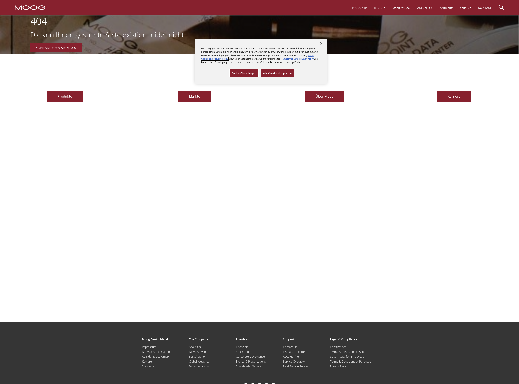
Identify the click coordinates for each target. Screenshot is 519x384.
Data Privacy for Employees (347, 356)
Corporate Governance (250, 356)
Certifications (338, 347)
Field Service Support (296, 366)
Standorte (148, 366)
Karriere (147, 361)
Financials (242, 347)
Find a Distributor (294, 352)
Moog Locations (199, 366)
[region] (261, 61)
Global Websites (199, 361)
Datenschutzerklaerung (156, 352)
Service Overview (294, 361)
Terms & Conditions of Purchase (350, 361)
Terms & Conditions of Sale (347, 352)
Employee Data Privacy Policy (298, 58)
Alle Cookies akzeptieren (277, 73)
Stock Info (242, 352)
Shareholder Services (249, 366)
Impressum (149, 347)
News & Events (198, 352)
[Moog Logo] (29, 7)
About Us (195, 347)
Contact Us (290, 347)
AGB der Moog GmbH (155, 356)
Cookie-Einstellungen (244, 73)
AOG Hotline (291, 356)
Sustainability (197, 356)
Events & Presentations (251, 361)
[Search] (501, 5)
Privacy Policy (338, 366)
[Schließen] (321, 43)
